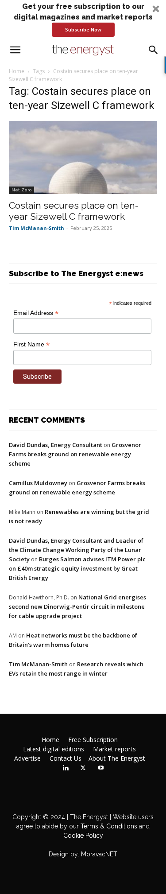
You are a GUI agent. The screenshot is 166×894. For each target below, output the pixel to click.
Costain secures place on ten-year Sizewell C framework (74, 211)
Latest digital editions (53, 749)
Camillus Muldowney (38, 483)
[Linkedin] (65, 768)
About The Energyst (117, 758)
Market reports (114, 749)
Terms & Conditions (108, 826)
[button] (83, 19)
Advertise (27, 758)
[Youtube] (101, 768)
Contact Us (65, 758)
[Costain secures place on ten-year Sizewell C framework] (83, 157)
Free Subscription (93, 740)
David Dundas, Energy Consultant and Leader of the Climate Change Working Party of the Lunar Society (76, 549)
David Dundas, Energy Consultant (55, 445)
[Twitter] (83, 768)
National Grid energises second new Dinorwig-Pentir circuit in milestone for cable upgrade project (77, 606)
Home (16, 71)
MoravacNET (99, 854)
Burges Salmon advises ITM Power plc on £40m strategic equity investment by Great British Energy (77, 568)
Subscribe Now (83, 29)
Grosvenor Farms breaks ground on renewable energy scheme (75, 454)
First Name (31, 344)
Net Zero (21, 189)
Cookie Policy (83, 835)
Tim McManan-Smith (36, 228)
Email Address (35, 313)
